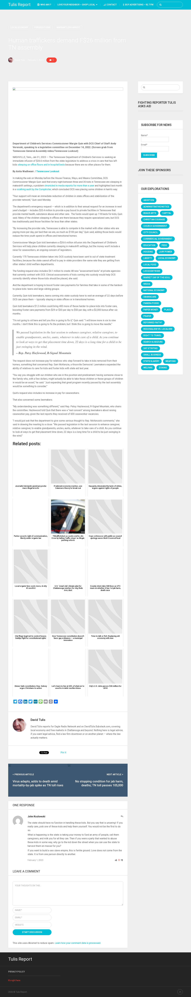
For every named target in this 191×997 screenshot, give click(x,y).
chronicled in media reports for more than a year (69, 185)
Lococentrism (151, 271)
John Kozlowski (36, 816)
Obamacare (149, 297)
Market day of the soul (156, 277)
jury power (165, 252)
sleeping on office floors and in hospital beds (41, 164)
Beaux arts (149, 213)
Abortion (148, 200)
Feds (164, 245)
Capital (166, 213)
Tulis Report (19, 4)
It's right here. (14, 980)
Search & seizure (153, 342)
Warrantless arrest (68, 27)
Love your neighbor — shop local (76, 4)
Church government (155, 226)
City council (150, 232)
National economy (153, 290)
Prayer (147, 316)
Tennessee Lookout (47, 171)
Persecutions (42, 27)
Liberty (147, 258)
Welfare (148, 367)
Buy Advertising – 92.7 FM (139, 4)
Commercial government (157, 239)
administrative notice (156, 206)
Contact (111, 4)
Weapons (170, 361)
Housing (148, 252)
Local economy (19, 27)
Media (146, 284)
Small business (152, 355)
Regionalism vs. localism (157, 329)
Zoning (163, 367)
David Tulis (20, 60)
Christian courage (154, 219)
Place (167, 309)
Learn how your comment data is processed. (78, 943)
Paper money (150, 309)
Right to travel (152, 335)
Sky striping (150, 348)
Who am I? (45, 4)
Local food (149, 264)
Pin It (63, 752)
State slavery (151, 361)
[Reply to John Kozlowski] (122, 816)
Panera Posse (151, 303)
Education (149, 245)
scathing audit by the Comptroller (34, 189)
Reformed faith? (152, 322)
